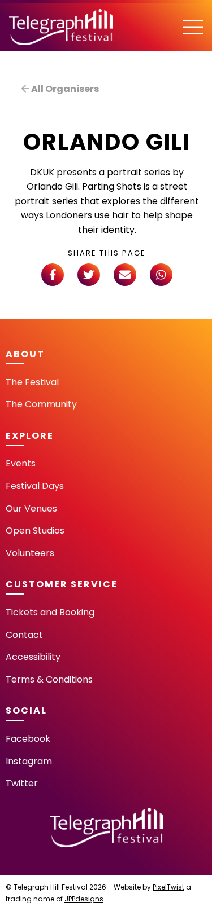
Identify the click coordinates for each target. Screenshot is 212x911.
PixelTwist (168, 887)
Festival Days (35, 485)
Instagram (29, 761)
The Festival (32, 382)
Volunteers (30, 553)
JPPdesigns (83, 899)
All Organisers (64, 88)
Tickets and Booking (50, 612)
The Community (41, 404)
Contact (24, 634)
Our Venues (31, 508)
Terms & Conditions (49, 679)
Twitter (22, 783)
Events (21, 463)
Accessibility (33, 656)
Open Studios (35, 530)
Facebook (28, 738)
